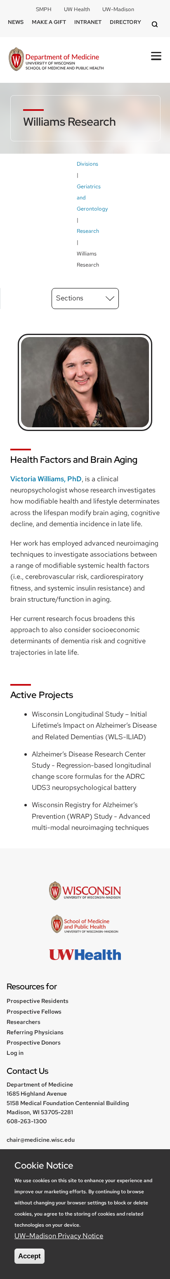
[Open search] (156, 25)
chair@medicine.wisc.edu (41, 1139)
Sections (69, 297)
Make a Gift (49, 22)
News (16, 22)
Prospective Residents (37, 1001)
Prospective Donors (34, 1042)
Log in (15, 1052)
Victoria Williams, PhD (46, 478)
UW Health (77, 9)
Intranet (88, 22)
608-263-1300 (27, 1121)
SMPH (44, 9)
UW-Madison (118, 9)
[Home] (56, 60)
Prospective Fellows (34, 1011)
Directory (125, 22)
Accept (29, 1256)
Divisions (87, 163)
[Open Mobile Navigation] (156, 56)
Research (88, 230)
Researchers (23, 1022)
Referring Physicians (35, 1032)
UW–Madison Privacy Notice (58, 1235)
